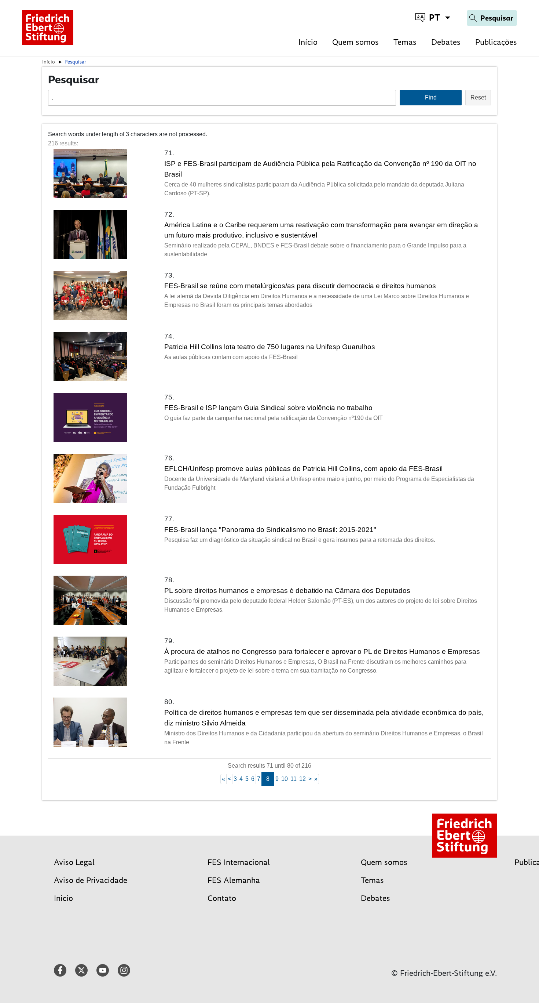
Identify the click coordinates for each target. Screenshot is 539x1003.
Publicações (496, 42)
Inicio (63, 898)
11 (293, 779)
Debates (446, 42)
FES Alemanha (234, 880)
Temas (405, 42)
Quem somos (355, 42)
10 (284, 779)
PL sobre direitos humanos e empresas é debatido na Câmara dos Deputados (287, 590)
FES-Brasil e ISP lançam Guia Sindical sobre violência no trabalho (268, 408)
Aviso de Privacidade (90, 880)
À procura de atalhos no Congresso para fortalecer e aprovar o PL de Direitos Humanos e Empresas (322, 651)
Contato (222, 898)
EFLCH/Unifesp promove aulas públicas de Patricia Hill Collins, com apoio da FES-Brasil (303, 468)
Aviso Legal (74, 862)
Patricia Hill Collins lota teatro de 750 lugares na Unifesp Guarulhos (269, 347)
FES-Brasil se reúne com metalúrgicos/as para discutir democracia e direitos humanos (300, 286)
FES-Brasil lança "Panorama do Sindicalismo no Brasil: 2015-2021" (270, 529)
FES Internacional (239, 862)
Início (308, 42)
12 (302, 779)
